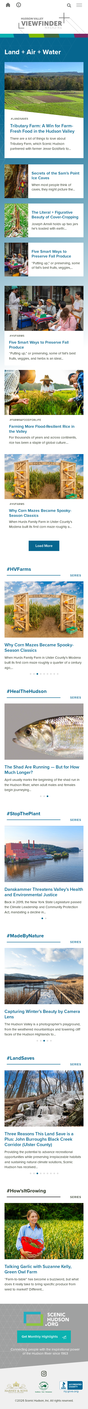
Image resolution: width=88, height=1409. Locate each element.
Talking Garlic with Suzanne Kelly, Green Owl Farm (38, 1269)
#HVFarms (17, 336)
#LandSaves (19, 119)
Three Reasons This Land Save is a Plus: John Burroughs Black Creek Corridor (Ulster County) (39, 1139)
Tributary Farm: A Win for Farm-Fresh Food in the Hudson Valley (42, 128)
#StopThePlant (23, 813)
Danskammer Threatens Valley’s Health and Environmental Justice (44, 892)
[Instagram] (44, 1374)
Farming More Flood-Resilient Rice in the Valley (41, 428)
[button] (52, 5)
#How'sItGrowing (26, 1190)
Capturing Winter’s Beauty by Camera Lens (42, 1014)
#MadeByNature (25, 935)
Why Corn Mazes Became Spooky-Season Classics (40, 513)
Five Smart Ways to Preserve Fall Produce (39, 344)
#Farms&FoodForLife (25, 420)
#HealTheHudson (27, 691)
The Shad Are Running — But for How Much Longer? (42, 770)
